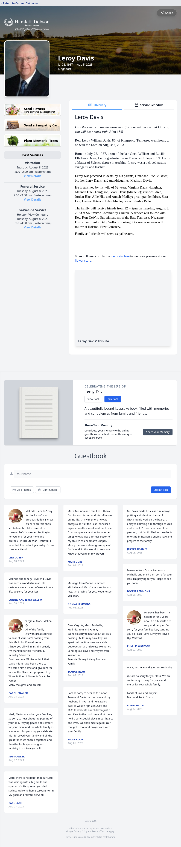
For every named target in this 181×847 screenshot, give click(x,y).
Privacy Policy (80, 831)
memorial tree (120, 256)
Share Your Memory (158, 432)
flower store (83, 260)
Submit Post (161, 489)
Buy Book (112, 399)
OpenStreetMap (94, 836)
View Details (32, 176)
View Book (93, 399)
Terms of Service (100, 831)
